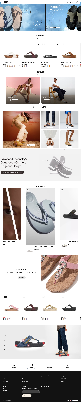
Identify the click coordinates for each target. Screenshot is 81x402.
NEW (11, 1)
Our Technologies (63, 378)
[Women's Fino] (50, 139)
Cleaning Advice (5, 381)
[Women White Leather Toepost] (11, 51)
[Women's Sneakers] (21, 129)
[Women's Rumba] (69, 120)
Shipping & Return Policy (45, 375)
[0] (76, 2)
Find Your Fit (4, 378)
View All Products (6, 69)
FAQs (3, 376)
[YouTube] (48, 386)
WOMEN (14, 1)
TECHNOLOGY (25, 1)
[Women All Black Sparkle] (50, 51)
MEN (19, 1)
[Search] (75, 2)
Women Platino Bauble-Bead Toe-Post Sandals (48, 315)
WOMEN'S (38, 38)
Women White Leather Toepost (7, 62)
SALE (38, 1)
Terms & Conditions (64, 379)
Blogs (61, 383)
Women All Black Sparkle (45, 62)
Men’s (23, 378)
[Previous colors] (3, 66)
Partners (4, 386)
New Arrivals (24, 375)
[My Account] (70, 2)
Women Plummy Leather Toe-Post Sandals (28, 62)
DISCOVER (32, 1)
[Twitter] (44, 386)
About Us (62, 375)
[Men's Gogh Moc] (69, 139)
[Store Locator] (72, 2)
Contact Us (4, 375)
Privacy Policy (63, 381)
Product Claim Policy (44, 376)
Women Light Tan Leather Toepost (66, 62)
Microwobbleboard (25, 381)
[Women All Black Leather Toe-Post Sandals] (69, 304)
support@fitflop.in (70, 369)
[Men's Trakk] (50, 120)
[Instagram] (46, 386)
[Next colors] (19, 66)
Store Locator (5, 379)
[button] (40, 220)
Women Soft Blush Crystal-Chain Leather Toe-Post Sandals (11, 315)
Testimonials (62, 376)
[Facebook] (41, 386)
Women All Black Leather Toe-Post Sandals (67, 315)
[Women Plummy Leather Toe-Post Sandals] (31, 51)
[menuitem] (11, 2)
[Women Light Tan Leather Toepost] (69, 51)
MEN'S (43, 38)
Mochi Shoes (5, 390)
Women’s (23, 376)
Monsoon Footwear (25, 379)
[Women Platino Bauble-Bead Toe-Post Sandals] (50, 304)
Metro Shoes (5, 388)
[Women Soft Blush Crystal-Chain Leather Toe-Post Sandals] (11, 304)
